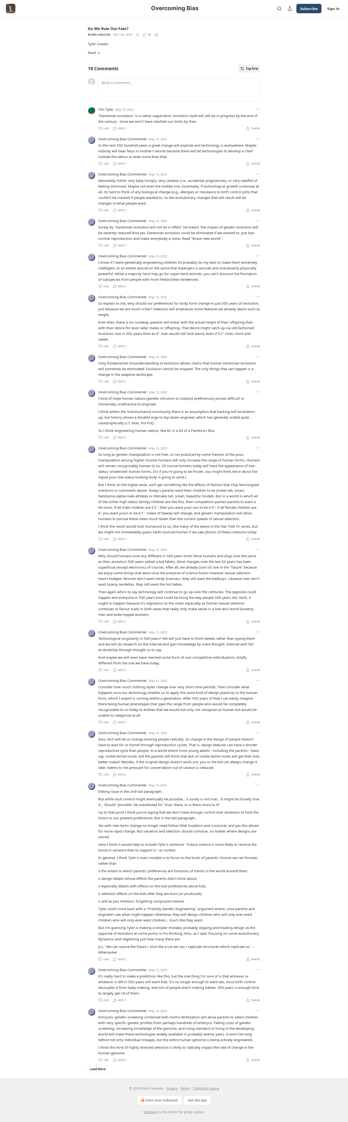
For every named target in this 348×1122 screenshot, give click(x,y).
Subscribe (309, 8)
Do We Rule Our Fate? (108, 28)
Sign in (333, 8)
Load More (98, 1069)
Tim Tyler (105, 109)
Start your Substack (161, 1100)
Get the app (197, 1100)
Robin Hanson (99, 34)
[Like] (137, 35)
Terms (185, 1088)
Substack (150, 1112)
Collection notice (206, 1088)
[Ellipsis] (258, 109)
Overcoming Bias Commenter (122, 138)
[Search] (279, 8)
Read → (94, 52)
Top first (252, 68)
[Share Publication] (289, 8)
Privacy (172, 1088)
